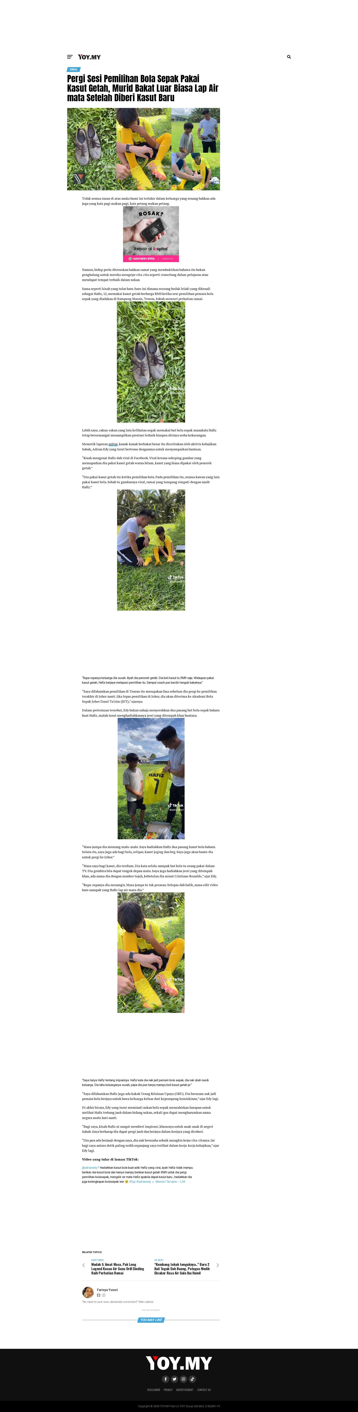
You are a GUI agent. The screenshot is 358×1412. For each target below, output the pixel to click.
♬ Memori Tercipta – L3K (168, 1181)
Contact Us (204, 1390)
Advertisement (185, 1390)
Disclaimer (153, 1390)
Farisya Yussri (107, 1290)
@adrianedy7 (90, 1167)
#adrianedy (143, 1181)
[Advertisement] (179, 26)
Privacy (168, 1390)
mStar (113, 444)
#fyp (132, 1181)
